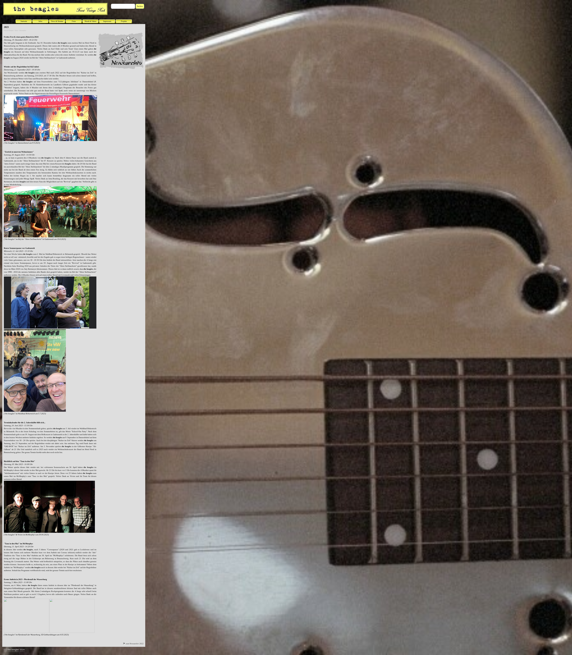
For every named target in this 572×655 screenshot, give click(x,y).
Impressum (107, 21)
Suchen (140, 6)
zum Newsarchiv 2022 (135, 643)
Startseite (24, 21)
